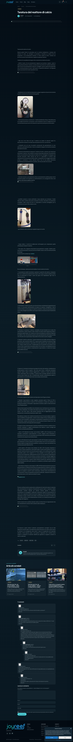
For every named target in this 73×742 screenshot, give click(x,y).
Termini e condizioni (38, 739)
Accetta (51, 737)
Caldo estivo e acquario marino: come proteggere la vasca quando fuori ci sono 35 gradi (57, 586)
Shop (28, 1)
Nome (18, 700)
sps (35, 540)
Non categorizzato (44, 726)
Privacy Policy (31, 739)
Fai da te (42, 727)
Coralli (42, 734)
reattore (31, 540)
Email (18, 704)
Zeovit (42, 731)
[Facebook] (52, 545)
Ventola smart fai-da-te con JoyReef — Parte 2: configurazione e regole (34, 586)
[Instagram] (10, 733)
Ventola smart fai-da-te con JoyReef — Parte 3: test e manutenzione (13, 586)
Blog (25, 1)
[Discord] (12, 733)
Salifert (32, 253)
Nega (65, 737)
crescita (26, 540)
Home (17, 1)
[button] (70, 728)
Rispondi (20, 611)
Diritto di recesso (30, 729)
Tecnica (22, 6)
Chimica (42, 729)
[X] (54, 545)
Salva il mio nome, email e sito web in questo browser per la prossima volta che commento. (36, 712)
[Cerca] (60, 2)
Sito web (19, 708)
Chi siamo (33, 1)
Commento (19, 689)
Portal (21, 1)
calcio (21, 540)
